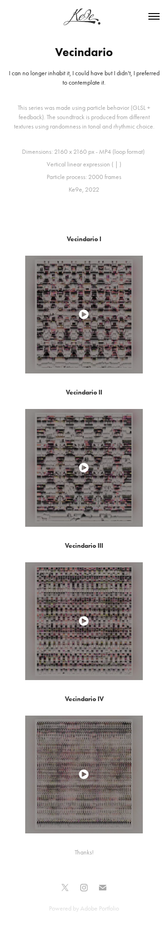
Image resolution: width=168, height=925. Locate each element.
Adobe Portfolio (99, 908)
